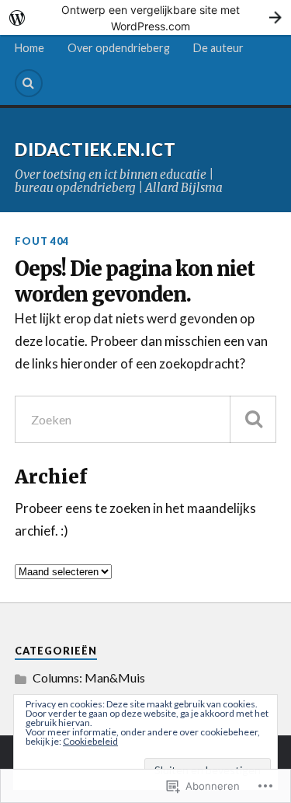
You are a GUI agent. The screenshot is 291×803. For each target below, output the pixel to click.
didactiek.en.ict (95, 149)
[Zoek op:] (146, 419)
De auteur (218, 47)
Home (29, 47)
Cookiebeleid (90, 741)
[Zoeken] (253, 419)
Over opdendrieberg (119, 47)
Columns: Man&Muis (89, 677)
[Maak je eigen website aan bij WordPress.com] (145, 17)
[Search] (29, 83)
